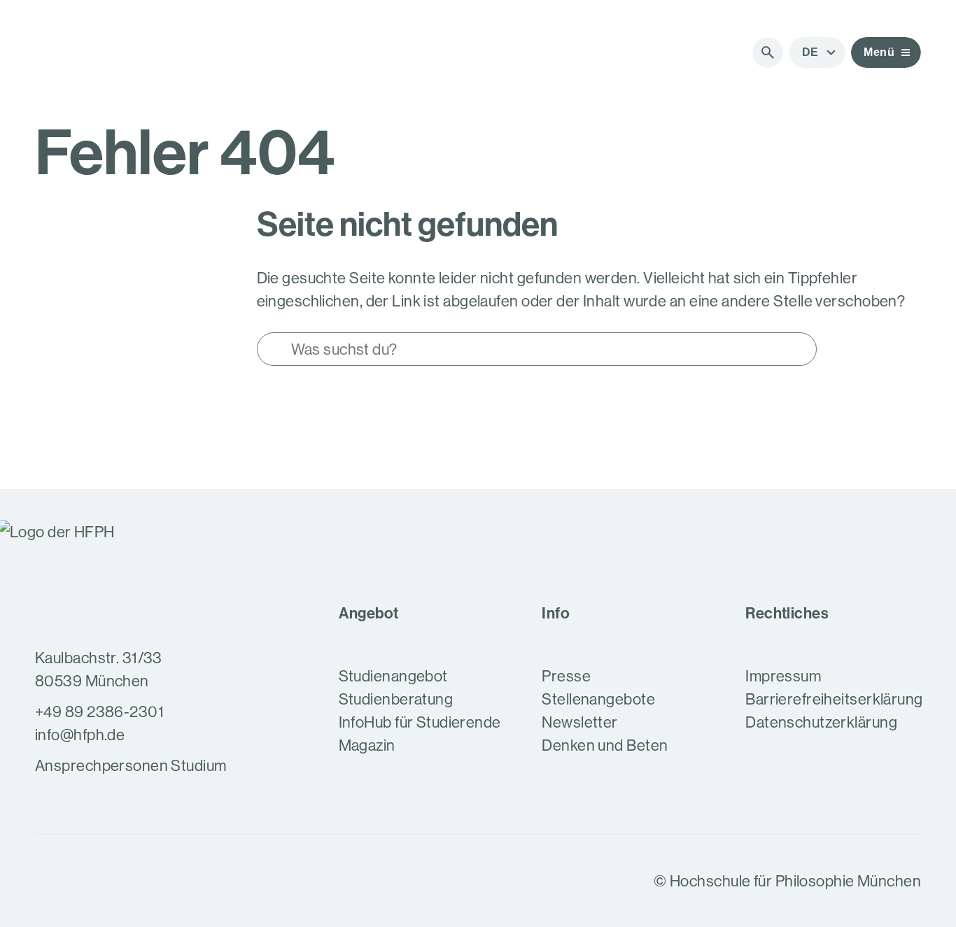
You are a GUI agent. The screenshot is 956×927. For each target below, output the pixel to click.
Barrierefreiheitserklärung (833, 699)
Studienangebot (393, 676)
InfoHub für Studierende (420, 722)
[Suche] (767, 52)
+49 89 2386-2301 (99, 712)
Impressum (783, 676)
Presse (566, 676)
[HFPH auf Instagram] (47, 880)
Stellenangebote (598, 699)
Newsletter (579, 722)
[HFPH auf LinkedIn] (120, 880)
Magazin (367, 745)
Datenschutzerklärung (821, 722)
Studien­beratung (396, 699)
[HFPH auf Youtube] (84, 880)
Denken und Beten (605, 745)
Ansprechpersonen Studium (131, 765)
